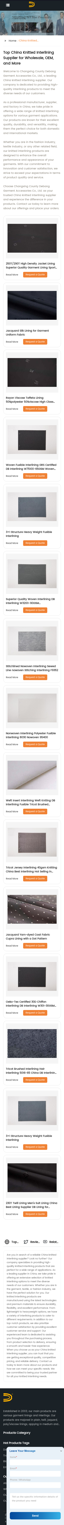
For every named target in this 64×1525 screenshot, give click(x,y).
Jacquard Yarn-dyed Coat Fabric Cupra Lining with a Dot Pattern (28, 937)
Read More (12, 274)
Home (12, 41)
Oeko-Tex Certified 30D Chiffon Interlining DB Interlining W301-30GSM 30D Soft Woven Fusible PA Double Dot (31, 1006)
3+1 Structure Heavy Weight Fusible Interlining (29, 534)
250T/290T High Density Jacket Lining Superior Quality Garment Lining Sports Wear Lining (31, 268)
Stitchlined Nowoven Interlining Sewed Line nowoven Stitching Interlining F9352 (32, 668)
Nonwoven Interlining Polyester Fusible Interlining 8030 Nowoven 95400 (31, 735)
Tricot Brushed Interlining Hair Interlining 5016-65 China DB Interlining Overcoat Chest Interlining (31, 1073)
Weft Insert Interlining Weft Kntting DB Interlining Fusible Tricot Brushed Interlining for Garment (30, 804)
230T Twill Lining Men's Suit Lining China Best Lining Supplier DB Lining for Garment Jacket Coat (31, 1207)
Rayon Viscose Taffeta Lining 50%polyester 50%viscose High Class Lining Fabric (29, 402)
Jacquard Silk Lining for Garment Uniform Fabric (27, 333)
